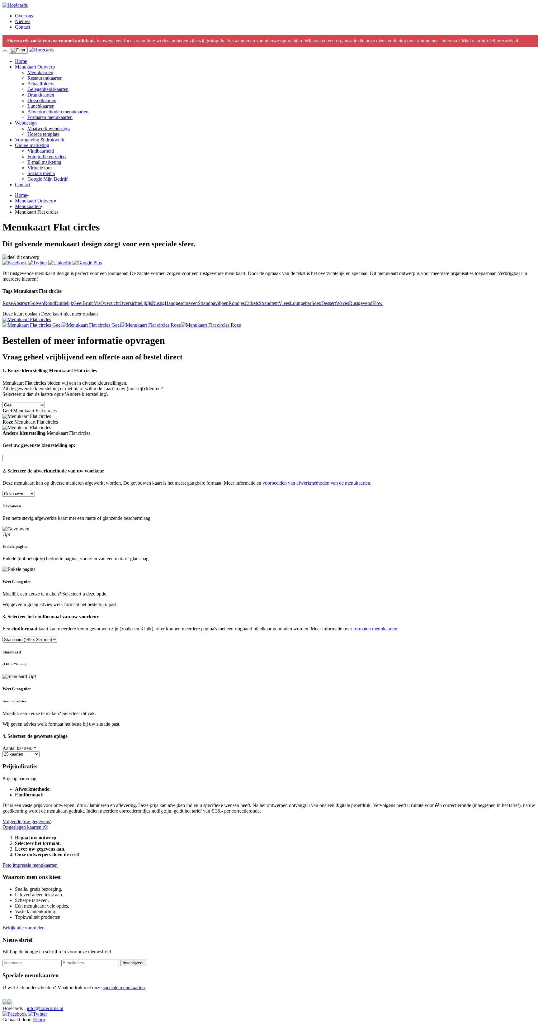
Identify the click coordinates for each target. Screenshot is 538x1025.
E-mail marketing (44, 162)
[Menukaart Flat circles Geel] (32, 325)
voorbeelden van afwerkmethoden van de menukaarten (316, 483)
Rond (49, 303)
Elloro (39, 1019)
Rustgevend (360, 303)
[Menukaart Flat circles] (26, 319)
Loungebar (300, 303)
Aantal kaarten (19, 748)
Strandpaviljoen (213, 303)
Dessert (328, 303)
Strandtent (269, 303)
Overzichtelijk (133, 303)
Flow (377, 303)
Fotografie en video (46, 156)
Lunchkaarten (40, 106)
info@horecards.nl (500, 40)
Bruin (88, 303)
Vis (97, 303)
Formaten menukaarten (50, 117)
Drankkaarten (40, 94)
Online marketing (32, 145)
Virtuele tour (39, 167)
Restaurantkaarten (45, 78)
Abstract (21, 303)
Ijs (149, 303)
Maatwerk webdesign (48, 128)
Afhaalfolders (40, 83)
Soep (316, 303)
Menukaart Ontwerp (35, 66)
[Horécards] (15, 5)
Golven (36, 303)
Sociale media (41, 173)
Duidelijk (64, 303)
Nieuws (22, 21)
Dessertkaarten (41, 100)
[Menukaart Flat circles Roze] (151, 325)
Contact (22, 27)
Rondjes (237, 303)
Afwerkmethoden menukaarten (57, 111)
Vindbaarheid (40, 151)
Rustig (158, 303)
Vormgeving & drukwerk (39, 139)
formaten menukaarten (375, 628)
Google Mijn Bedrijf (47, 179)
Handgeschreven (181, 303)
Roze (7, 303)
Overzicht (110, 303)
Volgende (26, 821)
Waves (342, 303)
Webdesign (26, 123)
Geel (78, 303)
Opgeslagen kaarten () (25, 827)
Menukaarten (40, 72)
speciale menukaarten (124, 987)
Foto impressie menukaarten (30, 865)
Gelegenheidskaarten (47, 89)
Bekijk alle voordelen (23, 927)
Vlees (284, 303)
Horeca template (43, 134)
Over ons (24, 15)
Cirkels (252, 303)
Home (21, 61)
